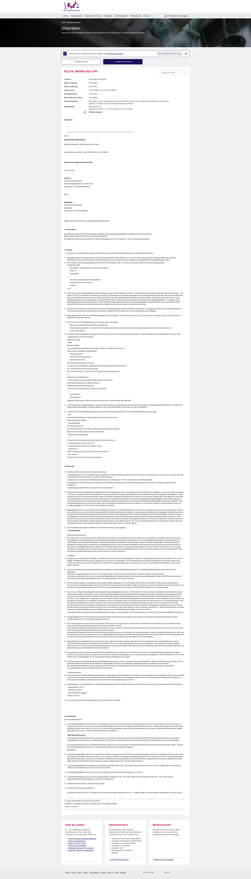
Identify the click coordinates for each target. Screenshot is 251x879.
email (159, 872)
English (67, 872)
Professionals (135, 16)
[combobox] (173, 72)
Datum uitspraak (70, 83)
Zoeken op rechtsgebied (77, 846)
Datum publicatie (71, 87)
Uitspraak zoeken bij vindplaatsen (80, 850)
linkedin (182, 872)
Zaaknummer (69, 90)
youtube (185, 872)
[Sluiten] (186, 53)
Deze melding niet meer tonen (169, 54)
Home (65, 16)
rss (156, 872)
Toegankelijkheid (94, 872)
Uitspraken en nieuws (93, 16)
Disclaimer (123, 872)
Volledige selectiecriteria (119, 860)
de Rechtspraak (121, 16)
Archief (117, 872)
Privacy (79, 872)
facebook (175, 872)
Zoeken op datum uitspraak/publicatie (82, 839)
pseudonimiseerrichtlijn (114, 54)
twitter (172, 872)
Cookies (85, 872)
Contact (147, 16)
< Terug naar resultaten (123, 62)
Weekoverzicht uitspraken (164, 860)
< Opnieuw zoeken (81, 62)
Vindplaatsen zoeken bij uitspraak (80, 848)
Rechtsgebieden (70, 94)
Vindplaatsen (69, 107)
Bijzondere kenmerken (73, 98)
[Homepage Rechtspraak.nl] (70, 6)
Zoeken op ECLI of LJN (77, 843)
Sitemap (73, 872)
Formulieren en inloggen (177, 16)
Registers (108, 16)
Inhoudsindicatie (71, 101)
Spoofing (103, 872)
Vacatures (110, 872)
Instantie (67, 79)
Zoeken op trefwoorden (76, 841)
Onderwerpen (76, 16)
